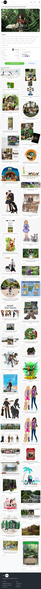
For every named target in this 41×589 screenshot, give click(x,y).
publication (22, 38)
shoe (9, 38)
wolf (27, 38)
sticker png (30, 43)
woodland (19, 43)
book (8, 40)
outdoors (4, 38)
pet (35, 38)
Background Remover (7, 583)
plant (12, 36)
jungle (17, 38)
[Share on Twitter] (29, 56)
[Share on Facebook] (25, 56)
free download (5, 45)
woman (27, 40)
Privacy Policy (18, 583)
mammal (22, 40)
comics (14, 43)
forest (31, 38)
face (13, 38)
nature (8, 36)
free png (25, 43)
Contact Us (18, 586)
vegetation (17, 40)
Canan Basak (17, 49)
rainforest (9, 43)
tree (3, 36)
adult (33, 36)
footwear (32, 40)
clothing (4, 43)
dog (24, 36)
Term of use (18, 585)
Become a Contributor (7, 585)
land (12, 40)
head (16, 36)
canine (28, 36)
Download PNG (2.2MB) (14, 63)
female (20, 36)
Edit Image (32, 63)
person (4, 40)
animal (37, 36)
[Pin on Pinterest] (27, 56)
